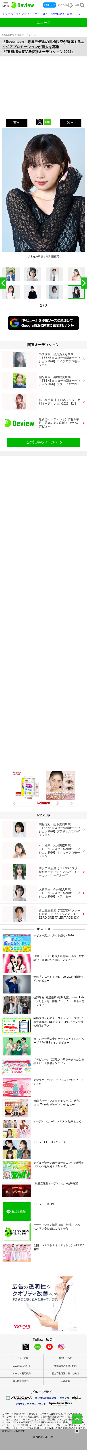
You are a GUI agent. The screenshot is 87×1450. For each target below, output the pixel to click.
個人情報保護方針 (22, 1381)
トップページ (10, 14)
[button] (84, 283)
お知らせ (49, 4)
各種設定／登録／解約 (65, 1365)
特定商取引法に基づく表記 (65, 1373)
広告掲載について (22, 1365)
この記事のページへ (42, 442)
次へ (70, 122)
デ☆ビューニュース (33, 14)
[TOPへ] (77, 1419)
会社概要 (65, 1381)
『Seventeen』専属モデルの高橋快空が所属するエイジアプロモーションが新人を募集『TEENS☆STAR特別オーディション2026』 (43, 47)
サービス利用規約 (22, 1373)
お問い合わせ (65, 1358)
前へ (16, 122)
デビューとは (21, 1358)
